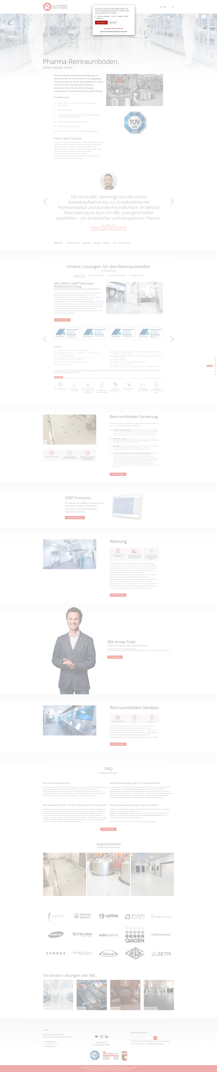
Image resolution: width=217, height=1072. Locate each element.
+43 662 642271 (50, 1042)
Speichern (113, 22)
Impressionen (124, 243)
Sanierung (86, 243)
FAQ (114, 243)
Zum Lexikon (115, 657)
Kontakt (87, 1069)
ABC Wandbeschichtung (136, 275)
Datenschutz (116, 31)
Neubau (106, 243)
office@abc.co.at (50, 1046)
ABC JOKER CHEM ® (79, 275)
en (161, 7)
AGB (106, 1069)
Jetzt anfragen (63, 320)
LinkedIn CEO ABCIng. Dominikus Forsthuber (101, 1043)
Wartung (96, 243)
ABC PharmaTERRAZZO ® (96, 275)
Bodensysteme (73, 243)
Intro (210, 358)
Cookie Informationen (106, 31)
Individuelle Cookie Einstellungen (113, 28)
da (164, 7)
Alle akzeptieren (101, 22)
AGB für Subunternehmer (116, 1069)
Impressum (124, 31)
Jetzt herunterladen (75, 517)
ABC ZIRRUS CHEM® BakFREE (116, 275)
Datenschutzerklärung (156, 1043)
